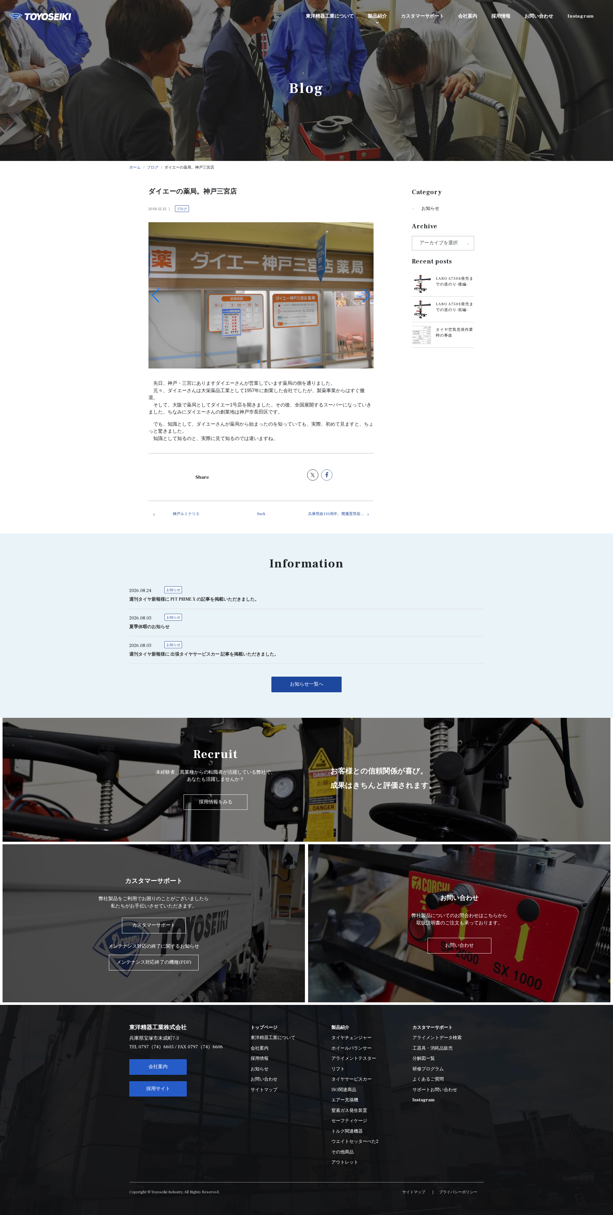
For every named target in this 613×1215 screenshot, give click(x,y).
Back (261, 514)
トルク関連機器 (347, 1131)
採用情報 (260, 1058)
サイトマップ (264, 1090)
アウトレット (344, 1162)
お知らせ (430, 208)
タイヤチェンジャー (351, 1038)
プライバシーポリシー (458, 1192)
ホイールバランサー (351, 1048)
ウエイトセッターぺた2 (354, 1141)
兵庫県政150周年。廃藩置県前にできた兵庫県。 (341, 514)
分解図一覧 (423, 1058)
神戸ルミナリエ (186, 514)
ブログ (182, 209)
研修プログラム (428, 1069)
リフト (338, 1069)
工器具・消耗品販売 (432, 1048)
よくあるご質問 (428, 1079)
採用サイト (158, 1089)
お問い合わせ (264, 1079)
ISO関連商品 (343, 1090)
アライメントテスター (353, 1058)
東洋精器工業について (273, 1038)
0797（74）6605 (156, 1047)
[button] (258, 362)
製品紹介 (377, 16)
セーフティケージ (349, 1121)
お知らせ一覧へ (306, 684)
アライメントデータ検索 (437, 1038)
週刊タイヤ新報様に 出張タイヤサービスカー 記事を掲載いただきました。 (204, 654)
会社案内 (158, 1067)
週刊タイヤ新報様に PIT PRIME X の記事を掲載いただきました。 (194, 599)
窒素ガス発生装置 (349, 1110)
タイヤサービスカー (351, 1079)
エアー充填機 (344, 1100)
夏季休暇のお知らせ (149, 627)
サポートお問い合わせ (434, 1090)
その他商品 (342, 1152)
